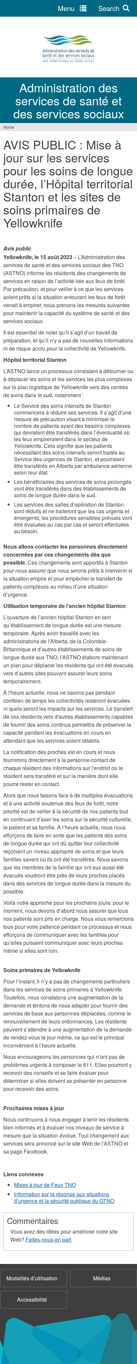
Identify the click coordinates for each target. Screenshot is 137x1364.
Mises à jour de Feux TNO (45, 1185)
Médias (101, 1278)
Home (8, 127)
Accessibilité (32, 1299)
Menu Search (88, 8)
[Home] (68, 49)
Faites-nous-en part (48, 1239)
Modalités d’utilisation (32, 1278)
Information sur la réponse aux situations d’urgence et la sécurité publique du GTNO (64, 1197)
